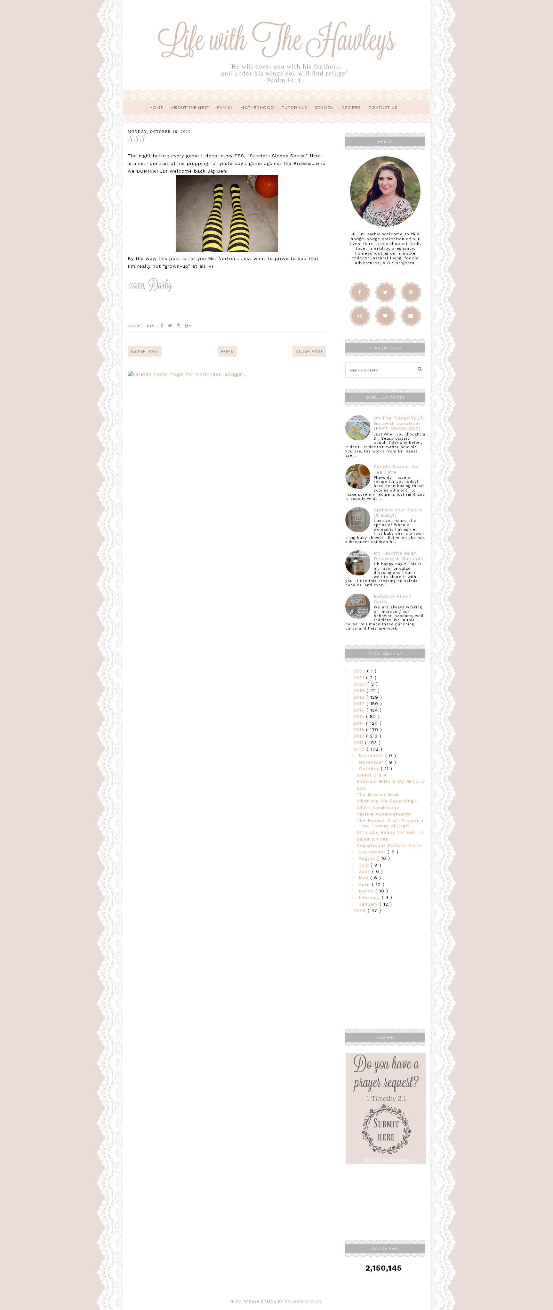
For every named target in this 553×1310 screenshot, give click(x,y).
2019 (359, 690)
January (369, 904)
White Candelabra (378, 807)
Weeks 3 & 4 (372, 774)
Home (156, 107)
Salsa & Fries (372, 839)
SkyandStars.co (303, 1302)
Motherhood (257, 107)
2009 (360, 910)
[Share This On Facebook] (162, 326)
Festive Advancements (384, 814)
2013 (359, 729)
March (367, 890)
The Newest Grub (378, 794)
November (372, 762)
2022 (360, 670)
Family (225, 107)
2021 (359, 677)
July (365, 864)
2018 (359, 697)
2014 (359, 723)
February (370, 897)
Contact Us (382, 107)
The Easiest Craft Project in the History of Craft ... (391, 823)
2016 (359, 709)
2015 (359, 716)
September (373, 851)
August (368, 858)
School (324, 107)
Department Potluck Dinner (390, 845)
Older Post (309, 351)
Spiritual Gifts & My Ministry (391, 781)
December (372, 755)
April (365, 884)
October (370, 768)
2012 (359, 735)
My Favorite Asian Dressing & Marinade (398, 555)
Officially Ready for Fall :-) (390, 832)
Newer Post (145, 351)
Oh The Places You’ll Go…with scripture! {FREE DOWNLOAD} (399, 423)
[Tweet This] (170, 326)
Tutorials (294, 107)
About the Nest (190, 107)
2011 (359, 742)
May (364, 877)
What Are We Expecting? (387, 800)
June (365, 871)
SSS (361, 788)
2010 (360, 749)
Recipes (351, 107)
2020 (360, 684)
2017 (359, 703)
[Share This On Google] (188, 326)
